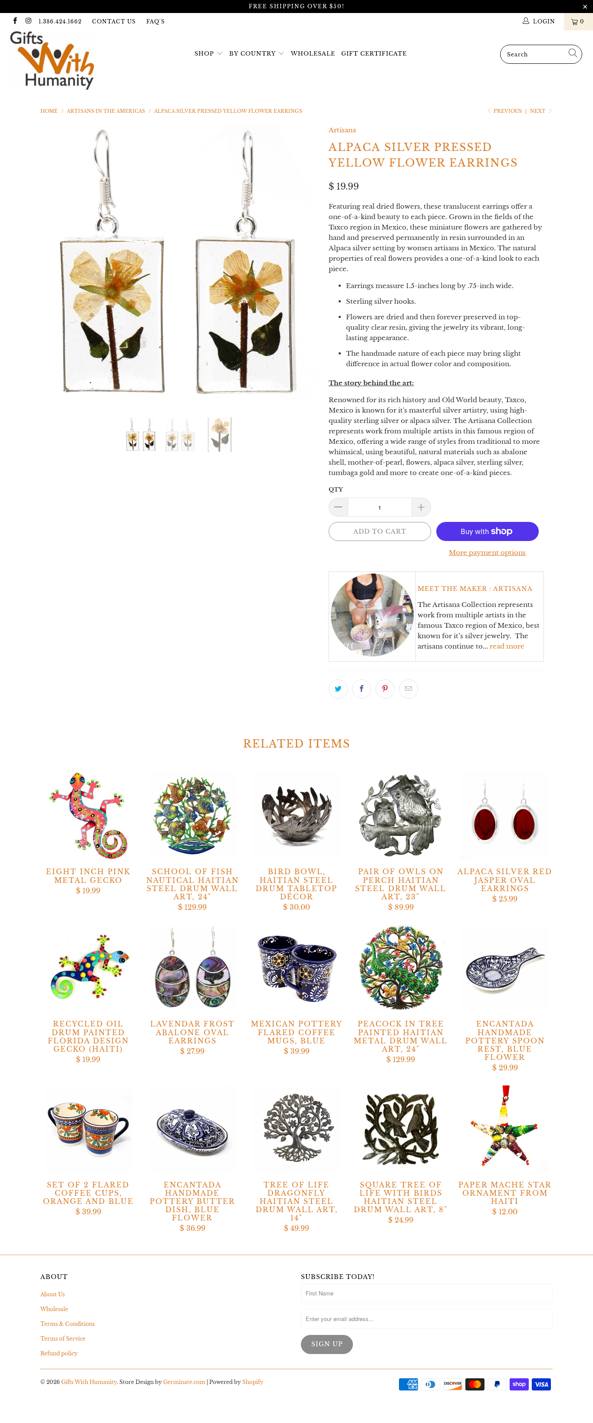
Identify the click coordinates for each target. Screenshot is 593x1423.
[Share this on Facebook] (361, 688)
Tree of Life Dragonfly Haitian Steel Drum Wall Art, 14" (296, 1128)
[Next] (305, 264)
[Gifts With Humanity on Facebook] (14, 21)
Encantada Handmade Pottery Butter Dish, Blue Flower (192, 1128)
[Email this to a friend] (408, 688)
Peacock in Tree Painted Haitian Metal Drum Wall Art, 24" (400, 968)
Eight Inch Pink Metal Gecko (88, 815)
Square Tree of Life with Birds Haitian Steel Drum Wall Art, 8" (400, 1128)
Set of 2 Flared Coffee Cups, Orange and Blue (88, 1128)
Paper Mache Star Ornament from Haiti (505, 1128)
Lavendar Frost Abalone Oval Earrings (192, 968)
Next (538, 111)
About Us (52, 1294)
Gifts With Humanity (89, 1382)
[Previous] (55, 264)
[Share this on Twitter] (338, 688)
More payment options (487, 552)
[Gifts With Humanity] (52, 61)
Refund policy (59, 1353)
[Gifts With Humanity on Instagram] (28, 21)
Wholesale (313, 53)
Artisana (342, 130)
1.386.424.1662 (60, 21)
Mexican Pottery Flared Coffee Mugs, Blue (296, 968)
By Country (252, 53)
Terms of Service (63, 1338)
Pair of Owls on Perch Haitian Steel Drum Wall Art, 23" (400, 815)
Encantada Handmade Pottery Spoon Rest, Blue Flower (505, 968)
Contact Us (114, 21)
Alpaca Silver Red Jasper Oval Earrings (505, 815)
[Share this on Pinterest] (385, 688)
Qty (336, 489)
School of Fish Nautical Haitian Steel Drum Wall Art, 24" (192, 815)
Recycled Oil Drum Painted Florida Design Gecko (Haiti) (88, 968)
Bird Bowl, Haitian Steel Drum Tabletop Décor (296, 815)
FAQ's (155, 21)
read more (507, 646)
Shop (204, 53)
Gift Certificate (374, 53)
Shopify (253, 1382)
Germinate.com (184, 1382)
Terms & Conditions (67, 1324)
